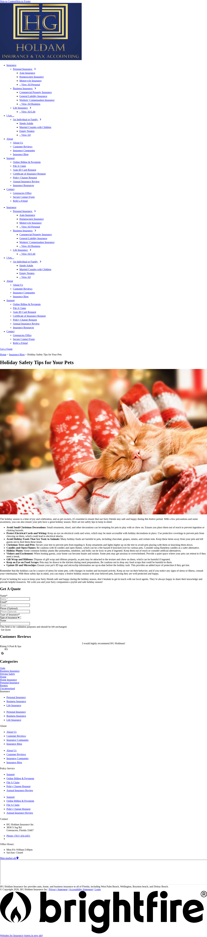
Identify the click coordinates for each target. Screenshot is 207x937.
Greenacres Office (22, 193)
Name (3, 595)
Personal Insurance (23, 69)
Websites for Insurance (21, 935)
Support (10, 158)
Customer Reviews (22, 146)
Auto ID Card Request (24, 169)
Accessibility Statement (81, 889)
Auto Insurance (27, 73)
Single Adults (26, 123)
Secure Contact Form (24, 197)
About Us (18, 142)
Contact (10, 189)
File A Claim (19, 166)
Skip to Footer (23, 1)
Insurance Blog (20, 154)
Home (3, 354)
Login (98, 889)
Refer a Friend (20, 201)
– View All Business (29, 104)
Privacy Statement (58, 889)
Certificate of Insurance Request (29, 173)
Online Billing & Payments (27, 162)
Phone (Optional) (9, 608)
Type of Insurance (10, 614)
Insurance (11, 65)
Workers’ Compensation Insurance (36, 100)
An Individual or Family (25, 119)
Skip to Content (8, 1)
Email (3, 602)
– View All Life (27, 111)
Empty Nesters (26, 131)
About (9, 138)
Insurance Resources (23, 185)
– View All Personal (29, 84)
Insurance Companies (24, 150)
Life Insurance (20, 107)
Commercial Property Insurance (35, 92)
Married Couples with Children (35, 127)
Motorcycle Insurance (30, 80)
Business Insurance (23, 88)
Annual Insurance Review (26, 181)
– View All (25, 135)
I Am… (10, 115)
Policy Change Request (25, 177)
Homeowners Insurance (31, 76)
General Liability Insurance (33, 96)
